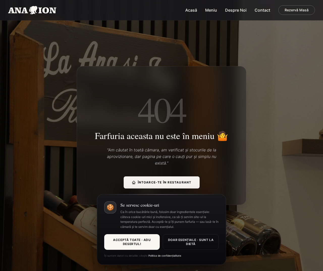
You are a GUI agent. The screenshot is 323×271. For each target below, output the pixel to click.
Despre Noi (236, 10)
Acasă (191, 10)
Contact (262, 10)
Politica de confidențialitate (164, 255)
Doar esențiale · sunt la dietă (190, 242)
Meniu (211, 10)
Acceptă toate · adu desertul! (132, 242)
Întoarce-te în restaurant (165, 182)
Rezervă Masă (297, 10)
